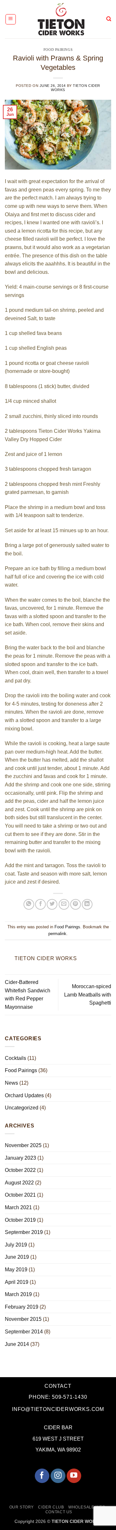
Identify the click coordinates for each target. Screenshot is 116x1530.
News (11, 1083)
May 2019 (16, 1269)
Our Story (21, 1507)
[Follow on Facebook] (42, 1476)
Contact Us (58, 1512)
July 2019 (16, 1244)
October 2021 (20, 1195)
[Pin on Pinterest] (75, 904)
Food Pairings (58, 49)
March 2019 (18, 1294)
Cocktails (15, 1058)
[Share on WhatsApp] (29, 904)
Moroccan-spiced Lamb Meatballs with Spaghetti (87, 995)
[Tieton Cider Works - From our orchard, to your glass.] (61, 19)
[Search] (108, 19)
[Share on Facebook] (40, 904)
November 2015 (23, 1319)
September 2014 (24, 1331)
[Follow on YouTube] (74, 1476)
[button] (10, 19)
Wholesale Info (86, 1507)
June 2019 (17, 1257)
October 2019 (20, 1220)
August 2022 (19, 1182)
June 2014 (17, 1344)
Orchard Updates (24, 1095)
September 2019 (24, 1232)
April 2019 (16, 1282)
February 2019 (21, 1307)
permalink (57, 933)
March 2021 (18, 1207)
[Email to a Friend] (64, 904)
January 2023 (20, 1158)
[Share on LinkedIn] (87, 904)
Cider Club (51, 1507)
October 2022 (20, 1170)
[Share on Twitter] (52, 904)
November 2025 (23, 1145)
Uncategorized (21, 1107)
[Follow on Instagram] (58, 1476)
